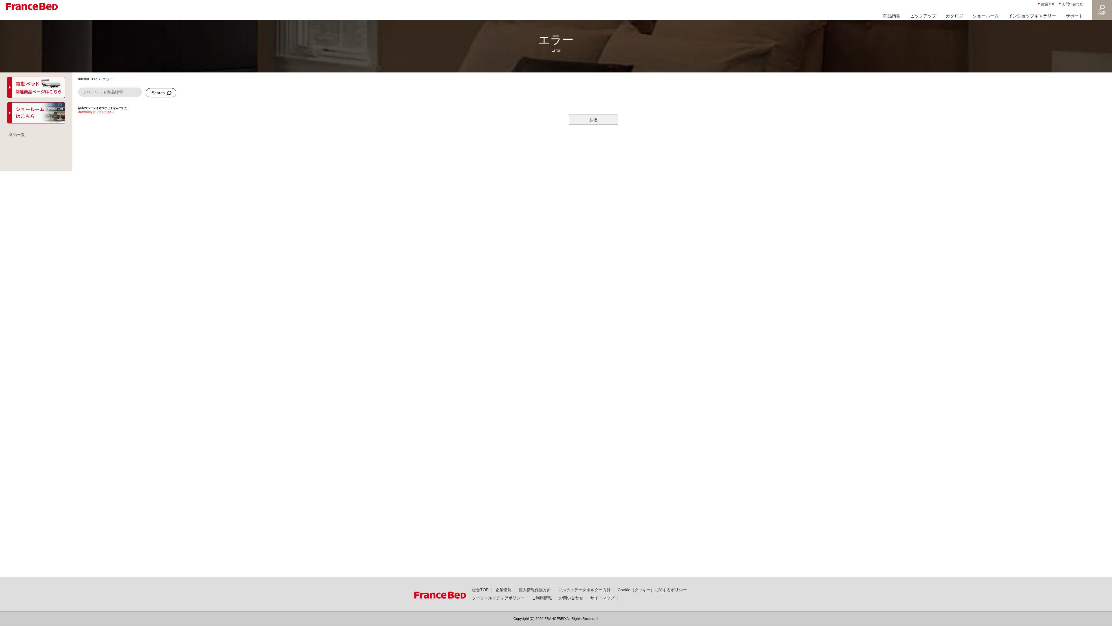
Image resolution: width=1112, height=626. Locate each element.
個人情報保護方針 (535, 589)
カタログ (954, 15)
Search (158, 92)
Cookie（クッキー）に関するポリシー (652, 589)
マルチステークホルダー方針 (584, 589)
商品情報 (892, 15)
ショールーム (986, 15)
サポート (1074, 15)
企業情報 (503, 589)
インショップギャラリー (1032, 15)
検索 (1102, 13)
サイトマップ (602, 598)
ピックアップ (923, 15)
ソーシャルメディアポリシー (498, 598)
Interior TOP (87, 79)
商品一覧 (17, 134)
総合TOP (1048, 4)
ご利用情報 (542, 598)
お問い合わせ (1072, 4)
